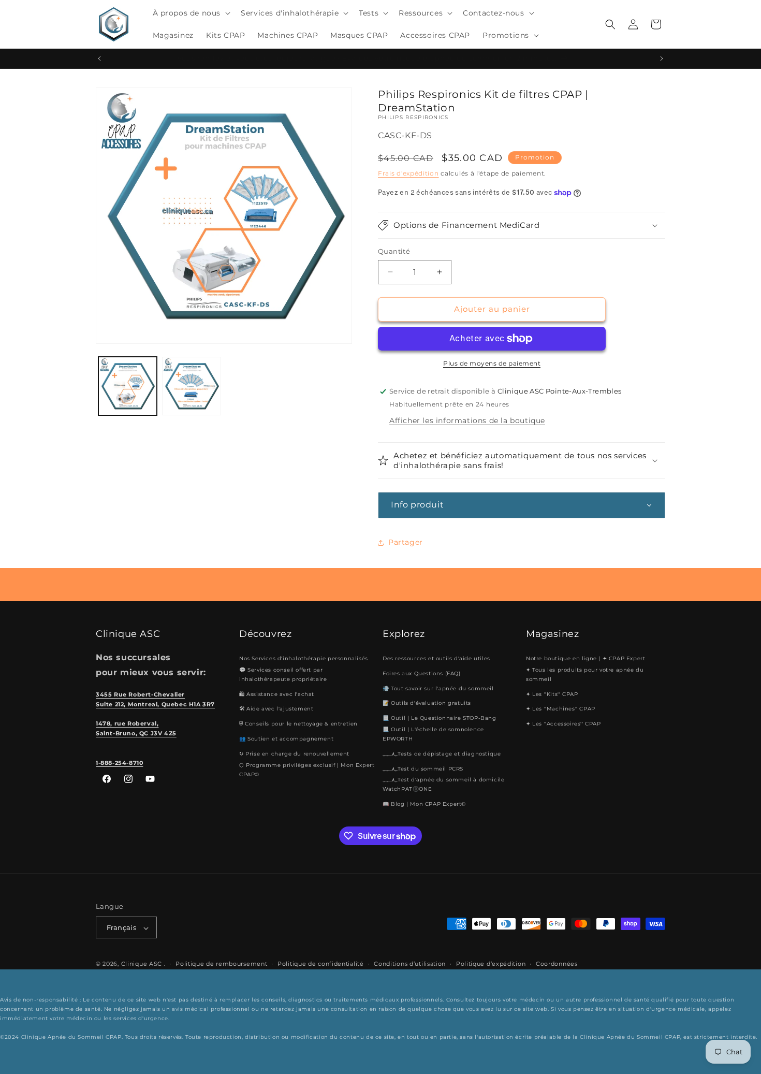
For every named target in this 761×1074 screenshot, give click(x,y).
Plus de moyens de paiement (491, 363)
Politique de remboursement (221, 963)
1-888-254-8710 (119, 763)
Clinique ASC (141, 964)
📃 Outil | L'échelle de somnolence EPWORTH (433, 734)
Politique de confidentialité (320, 963)
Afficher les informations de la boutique (467, 420)
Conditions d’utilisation (410, 963)
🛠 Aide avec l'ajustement (276, 709)
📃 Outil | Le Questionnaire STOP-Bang (439, 718)
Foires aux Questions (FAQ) (422, 673)
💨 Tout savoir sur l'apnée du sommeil (438, 688)
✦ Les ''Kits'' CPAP (552, 694)
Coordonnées (557, 963)
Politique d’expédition (490, 963)
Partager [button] (405, 542)
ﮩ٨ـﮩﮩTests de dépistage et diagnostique (442, 753)
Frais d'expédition (408, 173)
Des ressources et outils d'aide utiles (436, 658)
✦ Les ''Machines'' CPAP (560, 709)
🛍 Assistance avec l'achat (276, 694)
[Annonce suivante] (661, 58)
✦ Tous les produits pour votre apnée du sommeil (584, 674)
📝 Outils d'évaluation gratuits (427, 703)
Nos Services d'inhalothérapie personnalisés (303, 658)
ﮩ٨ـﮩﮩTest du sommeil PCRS (423, 768)
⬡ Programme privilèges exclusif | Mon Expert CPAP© (306, 770)
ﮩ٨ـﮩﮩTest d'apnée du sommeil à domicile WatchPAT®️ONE (443, 785)
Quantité (394, 251)
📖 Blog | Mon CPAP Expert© (424, 804)
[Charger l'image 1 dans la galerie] (127, 386)
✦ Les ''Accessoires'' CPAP (563, 723)
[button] (191, 13)
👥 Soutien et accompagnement (286, 738)
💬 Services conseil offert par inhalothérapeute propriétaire (283, 674)
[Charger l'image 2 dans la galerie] (191, 386)
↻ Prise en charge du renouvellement (294, 753)
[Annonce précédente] (99, 58)
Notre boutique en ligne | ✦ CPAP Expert (585, 658)
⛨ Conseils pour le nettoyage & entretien (298, 723)
